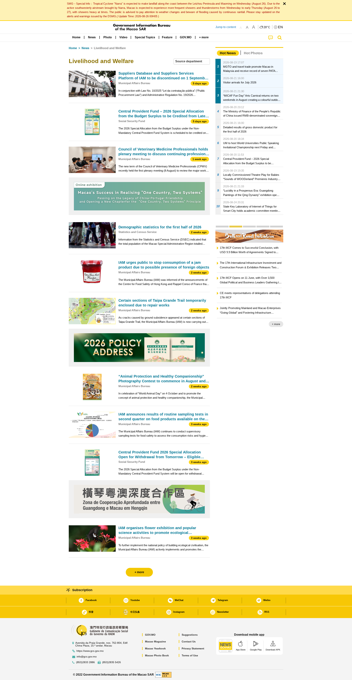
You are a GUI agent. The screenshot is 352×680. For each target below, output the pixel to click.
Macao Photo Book (157, 655)
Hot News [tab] (228, 53)
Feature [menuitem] (167, 37)
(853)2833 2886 (85, 662)
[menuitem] (91, 37)
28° (266, 27)
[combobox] (192, 61)
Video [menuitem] (123, 37)
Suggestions (190, 634)
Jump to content (225, 27)
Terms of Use (190, 655)
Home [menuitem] (76, 37)
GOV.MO (150, 634)
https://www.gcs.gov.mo (90, 651)
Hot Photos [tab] (253, 53)
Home (73, 48)
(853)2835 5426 (111, 662)
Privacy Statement (193, 648)
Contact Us (189, 641)
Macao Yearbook (155, 648)
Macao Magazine (155, 641)
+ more (276, 324)
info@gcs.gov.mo (87, 656)
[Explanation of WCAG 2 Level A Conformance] (163, 674)
